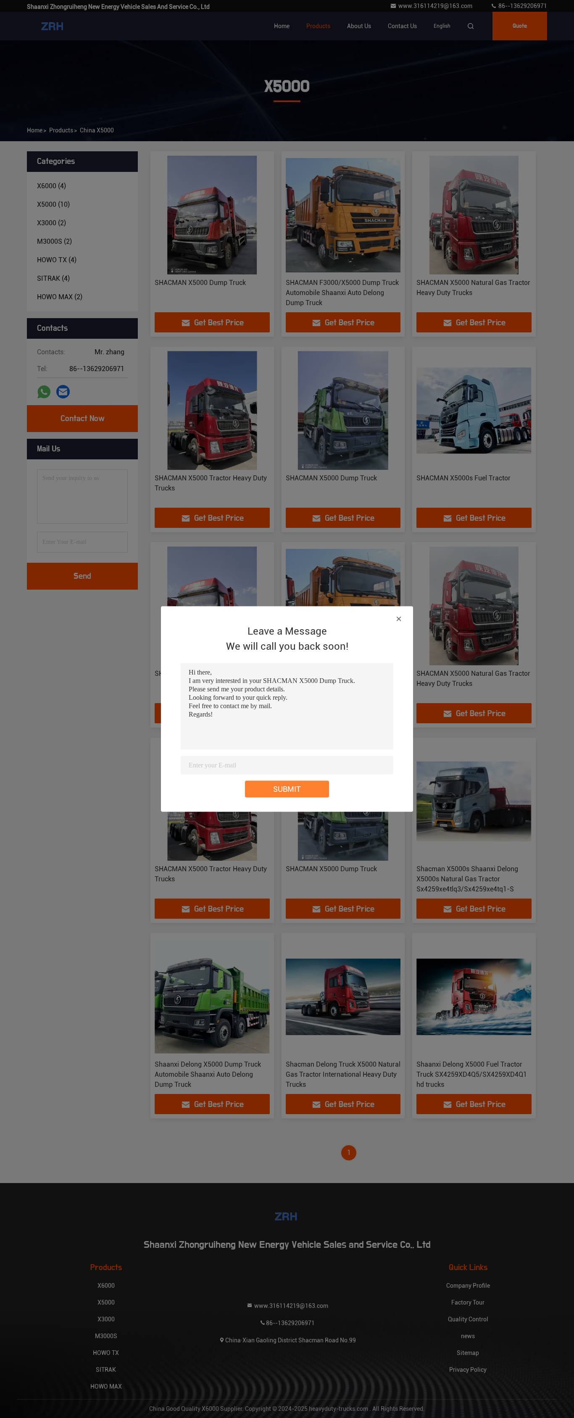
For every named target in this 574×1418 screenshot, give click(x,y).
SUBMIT (287, 789)
